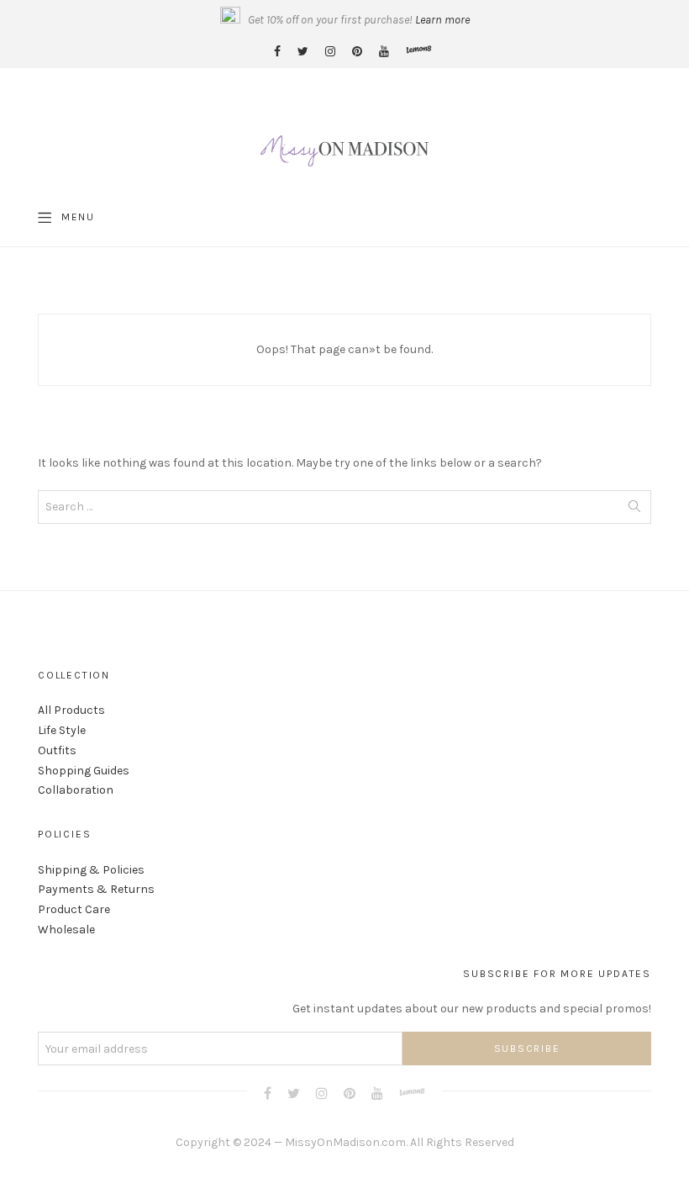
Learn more (442, 20)
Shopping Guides (83, 770)
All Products (71, 710)
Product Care (74, 909)
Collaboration (75, 790)
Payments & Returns (96, 889)
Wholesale (66, 929)
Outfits (57, 750)
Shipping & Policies (91, 870)
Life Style (62, 730)
